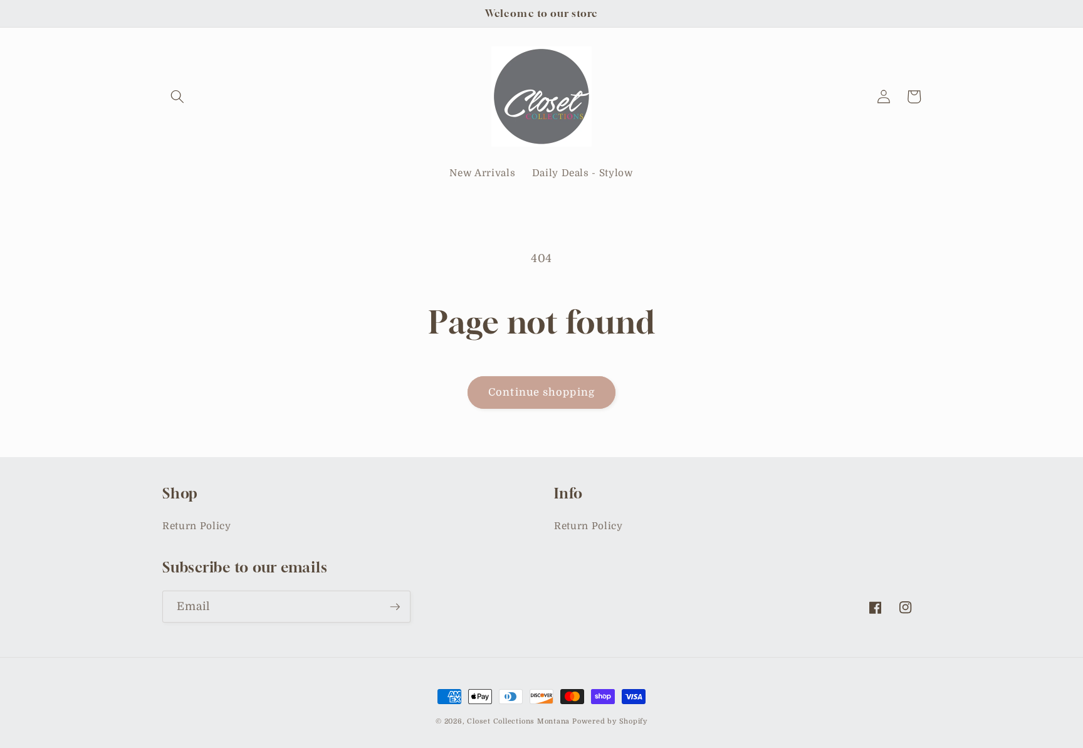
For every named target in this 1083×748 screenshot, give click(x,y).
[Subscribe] (395, 607)
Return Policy (196, 526)
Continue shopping (541, 392)
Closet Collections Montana (518, 721)
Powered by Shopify (609, 721)
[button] (177, 97)
